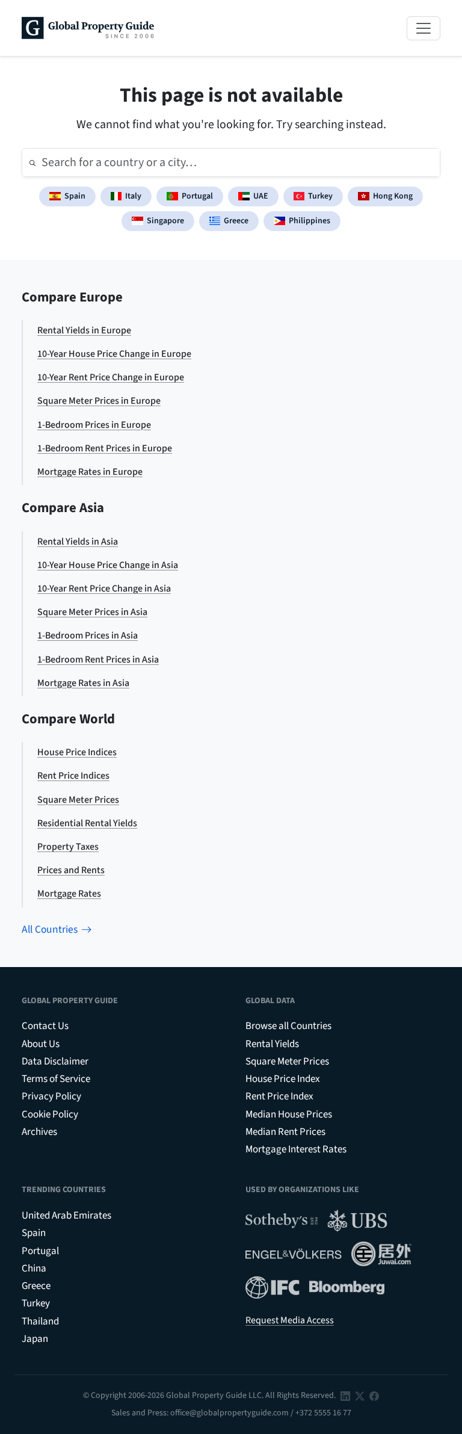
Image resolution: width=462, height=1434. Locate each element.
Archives (39, 1132)
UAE (260, 196)
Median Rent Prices (285, 1132)
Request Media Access (289, 1320)
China (34, 1268)
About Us (41, 1044)
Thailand (40, 1321)
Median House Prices (288, 1114)
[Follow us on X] (360, 1395)
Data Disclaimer (55, 1061)
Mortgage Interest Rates (295, 1149)
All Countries (50, 929)
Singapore (165, 221)
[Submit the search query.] (32, 162)
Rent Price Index (279, 1096)
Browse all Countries (288, 1026)
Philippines (309, 221)
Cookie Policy (50, 1114)
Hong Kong (393, 196)
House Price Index (282, 1079)
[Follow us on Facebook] (374, 1395)
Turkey (320, 196)
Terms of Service (56, 1079)
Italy (133, 196)
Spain (74, 196)
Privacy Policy (51, 1096)
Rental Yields (272, 1044)
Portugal (197, 196)
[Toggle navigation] (423, 28)
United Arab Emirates (66, 1215)
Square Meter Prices (287, 1061)
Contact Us (45, 1026)
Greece (236, 221)
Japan (35, 1339)
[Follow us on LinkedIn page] (345, 1395)
